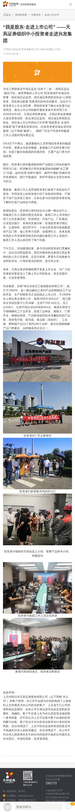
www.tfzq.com (25, 795)
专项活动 (36, 14)
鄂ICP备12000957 (56, 800)
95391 (21, 791)
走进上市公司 (52, 14)
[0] (69, 807)
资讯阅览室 (21, 14)
